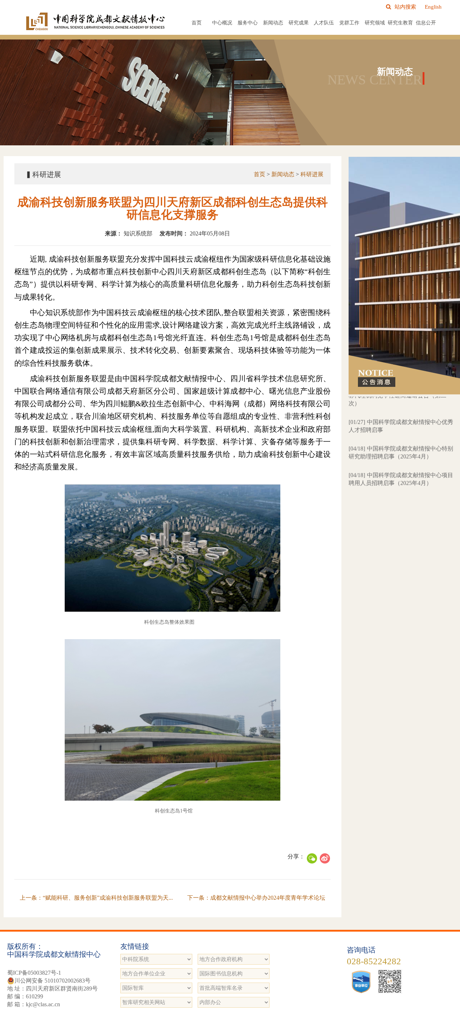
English (433, 7)
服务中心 (248, 22)
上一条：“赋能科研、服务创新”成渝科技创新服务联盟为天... (96, 898)
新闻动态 (273, 22)
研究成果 (299, 22)
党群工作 (349, 22)
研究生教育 (400, 22)
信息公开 (426, 22)
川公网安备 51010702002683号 (52, 981)
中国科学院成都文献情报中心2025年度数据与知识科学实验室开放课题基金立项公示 (401, 490)
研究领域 (375, 22)
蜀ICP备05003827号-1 (34, 973)
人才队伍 (324, 22)
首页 (197, 22)
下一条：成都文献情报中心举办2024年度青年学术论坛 (256, 898)
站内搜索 (405, 7)
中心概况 (222, 22)
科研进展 (311, 174)
